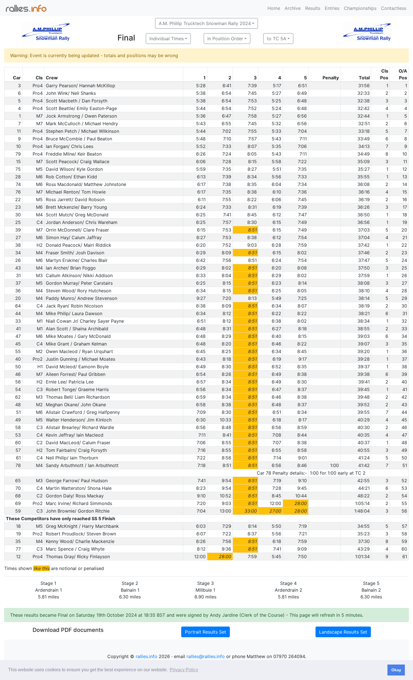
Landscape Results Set (343, 632)
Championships (360, 8)
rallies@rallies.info (206, 656)
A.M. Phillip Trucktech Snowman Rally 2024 (205, 23)
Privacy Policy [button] (184, 669)
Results (312, 8)
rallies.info (146, 656)
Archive (293, 8)
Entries (332, 8)
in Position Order (225, 38)
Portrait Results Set (205, 632)
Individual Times (166, 38)
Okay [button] (396, 670)
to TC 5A (276, 38)
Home (273, 8)
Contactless (393, 8)
